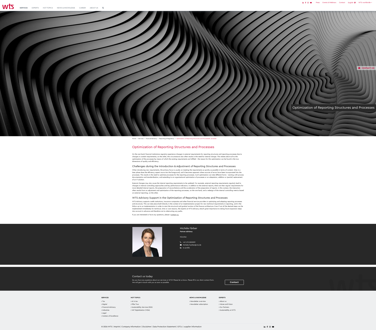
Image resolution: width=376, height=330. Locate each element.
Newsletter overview (198, 301)
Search (103, 8)
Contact (342, 2)
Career (82, 8)
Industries (105, 310)
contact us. (175, 215)
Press (318, 2)
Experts (35, 8)
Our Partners (224, 307)
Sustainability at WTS (227, 310)
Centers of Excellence (110, 316)
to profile (186, 248)
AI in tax (135, 301)
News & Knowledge (66, 8)
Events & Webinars (329, 2)
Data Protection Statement (164, 327)
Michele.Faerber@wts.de (192, 245)
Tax (103, 301)
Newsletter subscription (199, 304)
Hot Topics (48, 8)
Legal (104, 313)
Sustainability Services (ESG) (142, 307)
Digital (104, 304)
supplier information (193, 327)
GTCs (180, 327)
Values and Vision (226, 304)
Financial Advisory (109, 307)
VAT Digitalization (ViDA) (141, 310)
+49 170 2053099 (189, 242)
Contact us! (368, 68)
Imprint (117, 327)
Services (24, 8)
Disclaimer (146, 327)
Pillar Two (135, 304)
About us (94, 8)
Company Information (131, 327)
